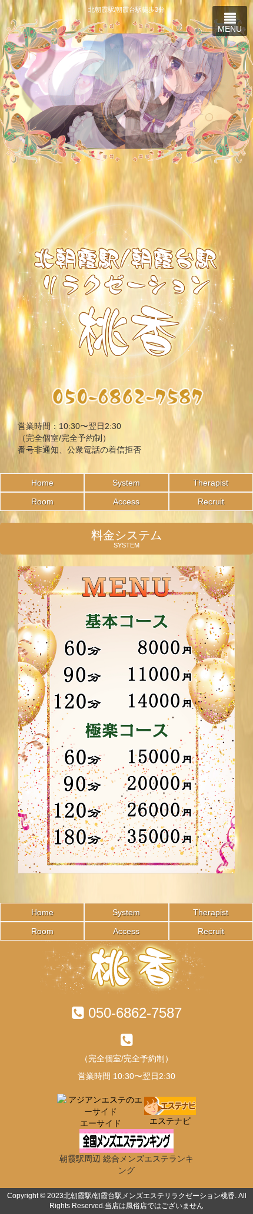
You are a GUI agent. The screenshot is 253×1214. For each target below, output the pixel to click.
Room (42, 501)
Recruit (211, 501)
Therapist (210, 482)
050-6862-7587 (135, 1013)
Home (42, 482)
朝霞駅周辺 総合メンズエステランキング (126, 1164)
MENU (230, 29)
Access (126, 501)
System (126, 482)
